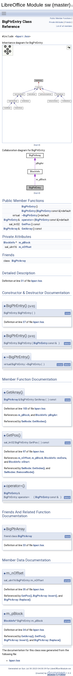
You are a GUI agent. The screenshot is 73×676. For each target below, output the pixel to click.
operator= (28, 219)
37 (24, 322)
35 (24, 589)
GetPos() (26, 595)
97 (24, 451)
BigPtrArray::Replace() (17, 599)
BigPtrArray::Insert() (45, 595)
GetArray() (27, 636)
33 (24, 545)
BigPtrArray (11, 228)
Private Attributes (56, 22)
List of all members (64, 26)
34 (24, 629)
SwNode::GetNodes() (33, 421)
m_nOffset (25, 247)
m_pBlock (24, 242)
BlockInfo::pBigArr (46, 415)
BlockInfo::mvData (55, 458)
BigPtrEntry (28, 206)
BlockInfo (9, 242)
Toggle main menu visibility (4, 13)
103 (25, 408)
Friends (68, 22)
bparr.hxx (22, 36)
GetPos (26, 224)
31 (22, 280)
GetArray (27, 228)
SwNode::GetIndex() (33, 468)
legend (37, 145)
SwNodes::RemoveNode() (19, 472)
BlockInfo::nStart (19, 461)
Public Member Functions (60, 18)
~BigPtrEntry (29, 215)
